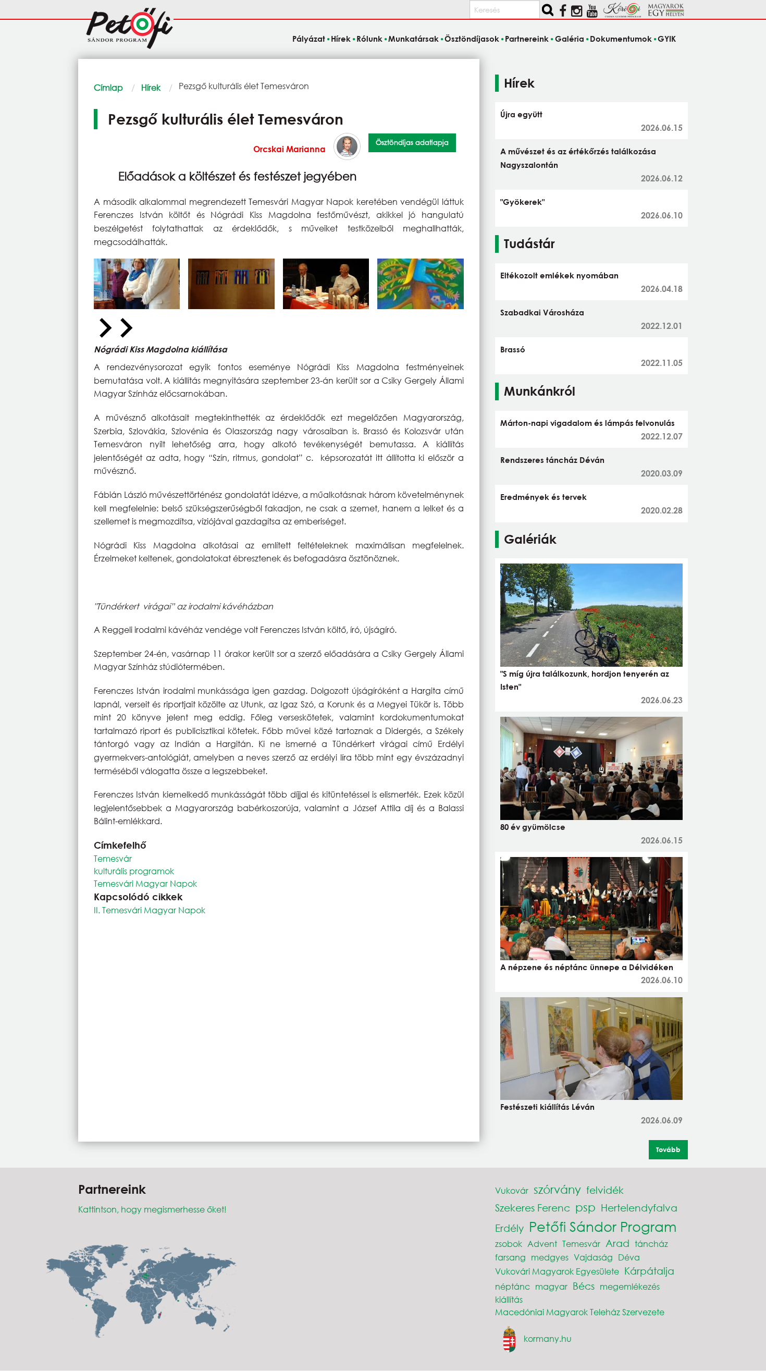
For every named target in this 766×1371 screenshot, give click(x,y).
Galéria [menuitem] (569, 38)
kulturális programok (134, 870)
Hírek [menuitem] (341, 38)
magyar (551, 1286)
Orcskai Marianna (289, 149)
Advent (542, 1243)
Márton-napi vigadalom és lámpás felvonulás (587, 422)
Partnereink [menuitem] (527, 38)
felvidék (605, 1190)
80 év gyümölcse (532, 826)
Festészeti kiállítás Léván (547, 1106)
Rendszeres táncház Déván (552, 459)
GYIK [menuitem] (667, 38)
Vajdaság (593, 1257)
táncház (651, 1243)
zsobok (508, 1243)
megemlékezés (630, 1286)
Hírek (150, 87)
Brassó (512, 349)
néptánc (512, 1286)
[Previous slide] (104, 328)
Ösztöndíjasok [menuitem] (471, 38)
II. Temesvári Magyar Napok (149, 909)
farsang (510, 1257)
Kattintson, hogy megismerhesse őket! (152, 1209)
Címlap (108, 87)
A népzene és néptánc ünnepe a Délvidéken (586, 967)
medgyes (550, 1257)
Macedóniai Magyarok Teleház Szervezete (579, 1311)
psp (585, 1207)
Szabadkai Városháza (542, 312)
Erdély (509, 1228)
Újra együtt (521, 114)
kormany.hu (548, 1338)
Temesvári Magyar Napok (145, 883)
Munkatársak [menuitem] (413, 38)
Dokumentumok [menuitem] (621, 38)
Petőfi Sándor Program (602, 1226)
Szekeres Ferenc (532, 1208)
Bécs (584, 1286)
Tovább (668, 1149)
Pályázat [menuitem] (308, 38)
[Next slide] (125, 328)
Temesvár (113, 858)
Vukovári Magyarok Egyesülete (557, 1271)
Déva (629, 1257)
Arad (617, 1243)
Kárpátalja (649, 1271)
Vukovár (511, 1190)
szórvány (557, 1189)
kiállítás (509, 1299)
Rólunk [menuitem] (369, 38)
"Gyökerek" (522, 201)
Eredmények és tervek (543, 496)
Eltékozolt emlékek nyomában (559, 275)
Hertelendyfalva (639, 1208)
